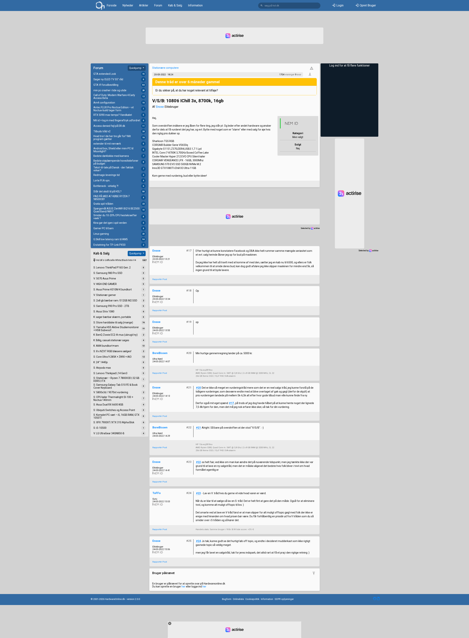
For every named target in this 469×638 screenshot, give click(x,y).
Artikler (143, 5)
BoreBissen (159, 353)
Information (195, 5)
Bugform (226, 599)
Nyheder (127, 5)
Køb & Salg (175, 5)
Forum (158, 5)
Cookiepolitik (252, 599)
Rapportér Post (159, 279)
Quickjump (135, 68)
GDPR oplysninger (284, 599)
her (183, 586)
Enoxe (160, 106)
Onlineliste (238, 599)
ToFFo (156, 493)
